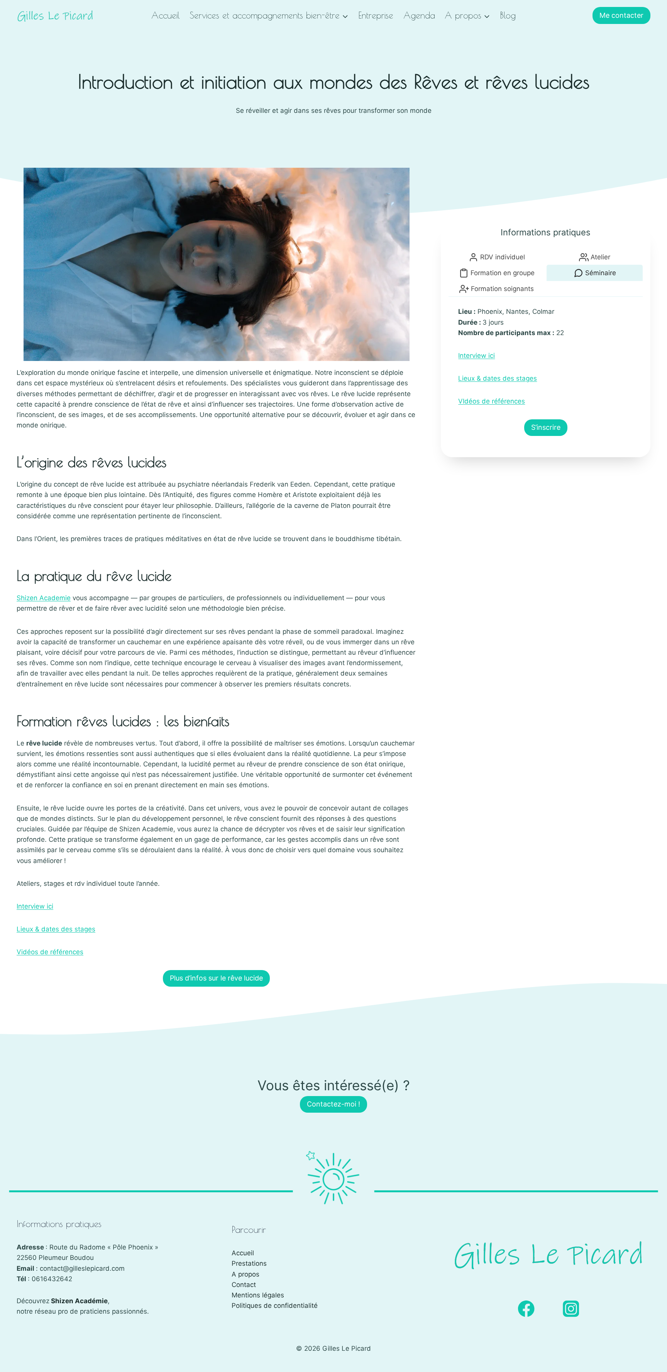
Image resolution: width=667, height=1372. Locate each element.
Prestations (249, 1263)
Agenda (419, 15)
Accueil (165, 15)
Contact (244, 1285)
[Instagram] (571, 1308)
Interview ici (35, 906)
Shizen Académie (79, 1301)
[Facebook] (526, 1308)
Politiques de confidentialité (275, 1305)
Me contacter (621, 15)
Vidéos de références (50, 952)
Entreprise (375, 15)
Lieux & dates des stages (56, 929)
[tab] (497, 257)
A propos (245, 1274)
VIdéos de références (491, 401)
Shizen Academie (44, 598)
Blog (508, 15)
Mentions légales (258, 1295)
